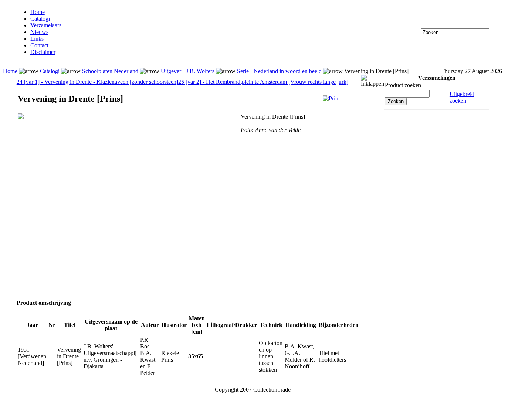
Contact (39, 45)
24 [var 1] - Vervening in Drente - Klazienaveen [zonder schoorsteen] (97, 82)
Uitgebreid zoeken (462, 97)
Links (37, 38)
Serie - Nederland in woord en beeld (279, 71)
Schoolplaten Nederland (110, 71)
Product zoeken (403, 85)
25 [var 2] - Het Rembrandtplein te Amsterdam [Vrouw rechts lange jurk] (263, 82)
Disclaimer (42, 52)
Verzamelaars (45, 25)
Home (37, 12)
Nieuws (39, 32)
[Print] (331, 98)
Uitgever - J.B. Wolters (187, 71)
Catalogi (40, 19)
